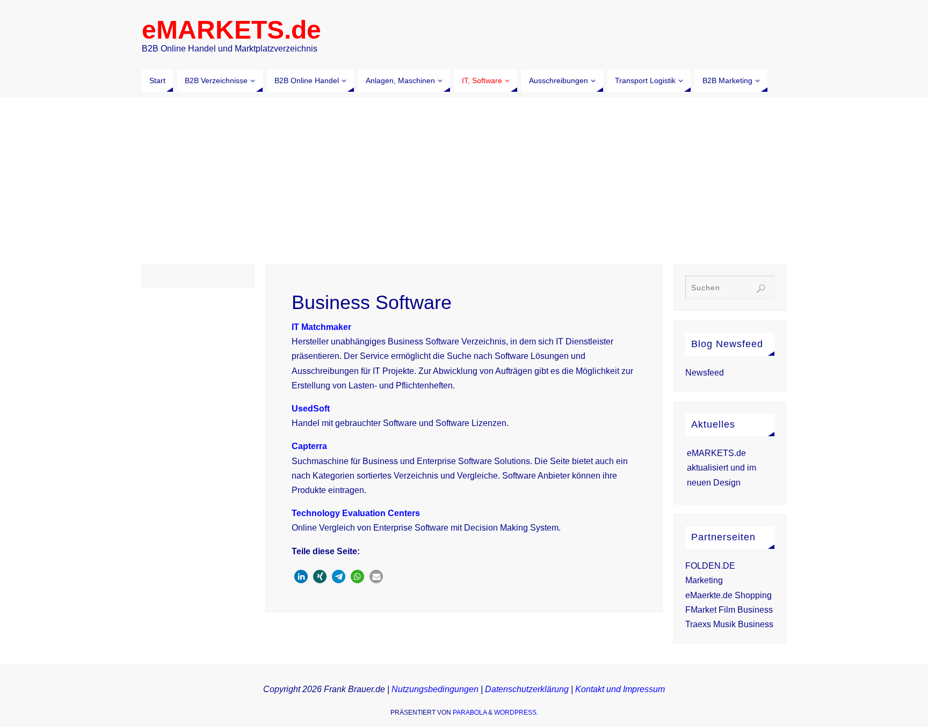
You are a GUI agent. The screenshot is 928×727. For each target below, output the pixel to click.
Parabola (470, 712)
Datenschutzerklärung (527, 689)
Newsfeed (704, 372)
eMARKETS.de (231, 30)
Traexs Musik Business (729, 624)
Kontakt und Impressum (620, 689)
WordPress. (516, 712)
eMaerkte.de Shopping (728, 595)
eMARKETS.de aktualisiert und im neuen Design (721, 468)
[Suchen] (761, 288)
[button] (301, 576)
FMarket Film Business (729, 609)
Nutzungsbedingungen (435, 689)
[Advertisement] (464, 178)
